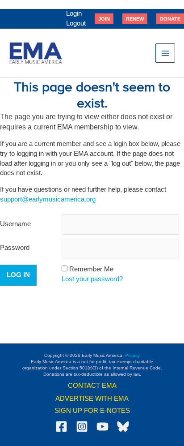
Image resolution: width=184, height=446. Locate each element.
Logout (76, 23)
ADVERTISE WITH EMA (92, 398)
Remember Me (91, 269)
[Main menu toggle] (165, 53)
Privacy (132, 355)
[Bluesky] (123, 426)
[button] (104, 18)
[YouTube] (102, 426)
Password (14, 247)
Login (74, 13)
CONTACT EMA (92, 385)
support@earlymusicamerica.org (48, 199)
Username (15, 223)
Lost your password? (92, 279)
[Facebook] (61, 426)
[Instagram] (82, 426)
